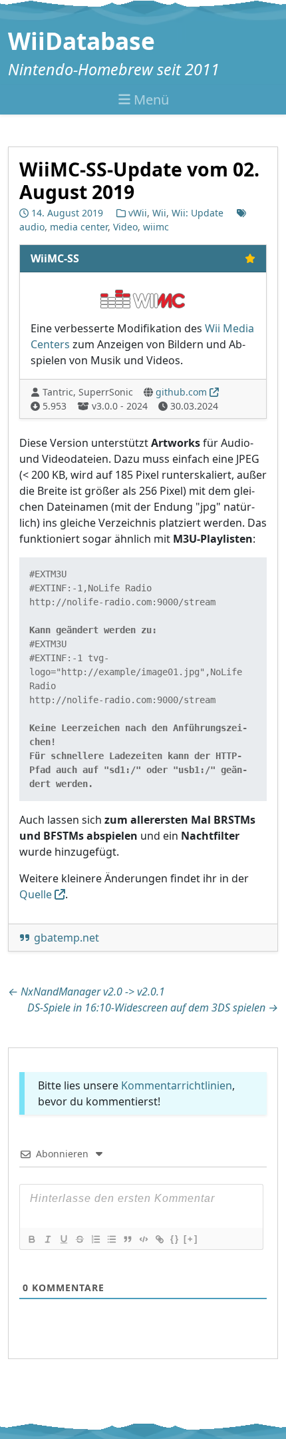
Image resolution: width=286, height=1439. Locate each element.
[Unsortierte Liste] (111, 1239)
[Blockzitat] (127, 1239)
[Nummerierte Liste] (95, 1239)
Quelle (35, 894)
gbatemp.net (66, 937)
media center (79, 226)
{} (175, 1239)
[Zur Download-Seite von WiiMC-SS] (143, 297)
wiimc (156, 226)
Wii (159, 212)
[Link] (159, 1239)
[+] (191, 1239)
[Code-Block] (143, 1239)
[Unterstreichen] (63, 1239)
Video (125, 226)
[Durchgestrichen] (79, 1239)
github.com (181, 392)
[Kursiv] (47, 1239)
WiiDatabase (81, 41)
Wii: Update (197, 212)
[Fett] (31, 1239)
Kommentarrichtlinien (176, 1085)
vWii (137, 212)
